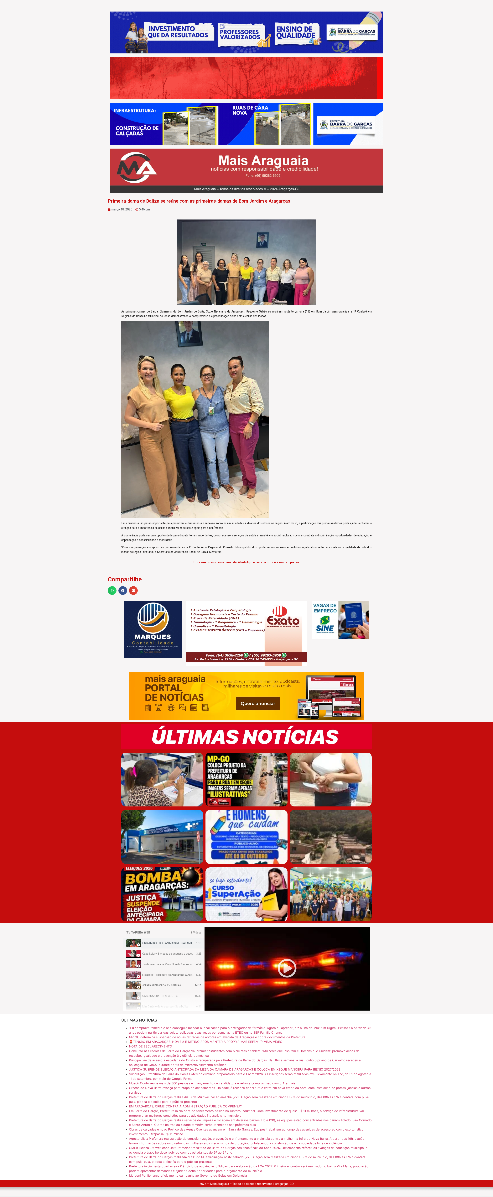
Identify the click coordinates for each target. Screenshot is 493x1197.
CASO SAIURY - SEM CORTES (160, 996)
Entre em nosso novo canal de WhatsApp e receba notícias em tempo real (246, 562)
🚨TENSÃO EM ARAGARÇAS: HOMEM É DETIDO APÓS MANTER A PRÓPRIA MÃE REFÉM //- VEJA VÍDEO (205, 1042)
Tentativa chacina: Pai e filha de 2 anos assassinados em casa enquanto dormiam (191, 964)
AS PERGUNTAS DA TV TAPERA (161, 985)
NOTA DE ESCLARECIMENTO (150, 1046)
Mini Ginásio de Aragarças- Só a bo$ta (165, 1006)
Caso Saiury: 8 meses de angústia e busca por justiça (174, 953)
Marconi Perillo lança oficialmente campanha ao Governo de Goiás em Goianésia (188, 1175)
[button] (112, 590)
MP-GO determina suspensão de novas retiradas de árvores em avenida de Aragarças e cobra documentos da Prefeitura (217, 1037)
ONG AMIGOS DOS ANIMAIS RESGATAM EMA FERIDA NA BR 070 (181, 943)
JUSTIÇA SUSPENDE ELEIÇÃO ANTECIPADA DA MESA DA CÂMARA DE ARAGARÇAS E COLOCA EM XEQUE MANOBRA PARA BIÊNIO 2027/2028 (234, 1069)
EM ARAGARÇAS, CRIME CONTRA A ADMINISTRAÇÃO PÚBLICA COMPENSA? (185, 1106)
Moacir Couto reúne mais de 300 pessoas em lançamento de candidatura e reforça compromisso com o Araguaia (212, 1083)
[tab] (164, 943)
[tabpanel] (287, 969)
